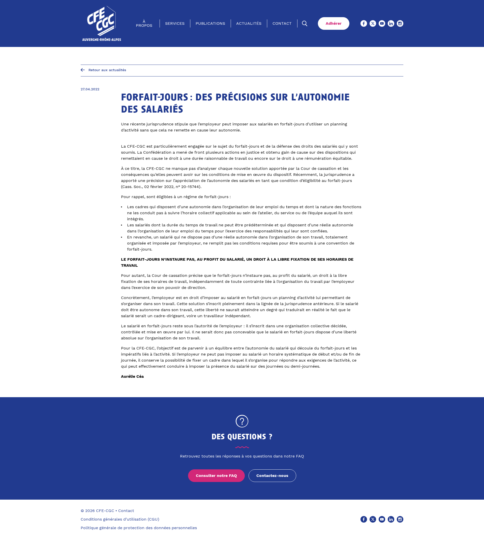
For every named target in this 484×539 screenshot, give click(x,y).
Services (175, 23)
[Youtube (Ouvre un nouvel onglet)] (382, 23)
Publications (210, 23)
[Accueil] (102, 23)
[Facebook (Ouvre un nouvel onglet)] (363, 23)
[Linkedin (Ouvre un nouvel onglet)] (391, 23)
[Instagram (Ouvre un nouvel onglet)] (400, 23)
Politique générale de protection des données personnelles (139, 527)
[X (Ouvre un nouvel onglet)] (373, 23)
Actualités (248, 23)
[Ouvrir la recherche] (305, 23)
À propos (144, 23)
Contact (282, 23)
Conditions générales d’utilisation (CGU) (120, 519)
